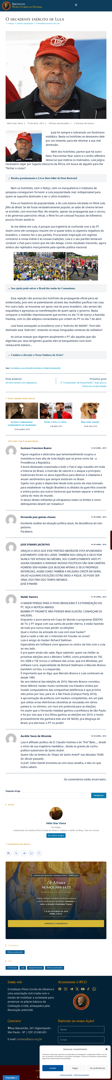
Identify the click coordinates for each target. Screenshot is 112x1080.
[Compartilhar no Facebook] (8, 853)
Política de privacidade (81, 1075)
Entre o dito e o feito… (56, 422)
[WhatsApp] (94, 989)
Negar (75, 1068)
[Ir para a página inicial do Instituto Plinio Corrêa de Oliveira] (81, 1001)
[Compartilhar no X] (16, 853)
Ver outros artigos (56, 835)
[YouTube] (83, 989)
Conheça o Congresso (56, 923)
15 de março (15, 368)
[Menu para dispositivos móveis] (76, 5)
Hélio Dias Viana (15, 123)
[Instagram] (65, 989)
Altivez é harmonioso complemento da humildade (22, 423)
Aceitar (53, 1068)
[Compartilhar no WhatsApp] (31, 853)
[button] (106, 1049)
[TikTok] (88, 989)
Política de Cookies (66, 1075)
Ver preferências (97, 1068)
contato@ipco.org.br (29, 1039)
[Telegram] (71, 989)
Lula (23, 368)
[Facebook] (60, 989)
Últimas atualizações (59, 123)
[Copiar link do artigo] (39, 853)
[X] (77, 989)
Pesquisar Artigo (13, 791)
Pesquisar (99, 795)
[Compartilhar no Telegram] (24, 853)
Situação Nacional (34, 368)
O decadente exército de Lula (48, 23)
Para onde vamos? (90, 422)
